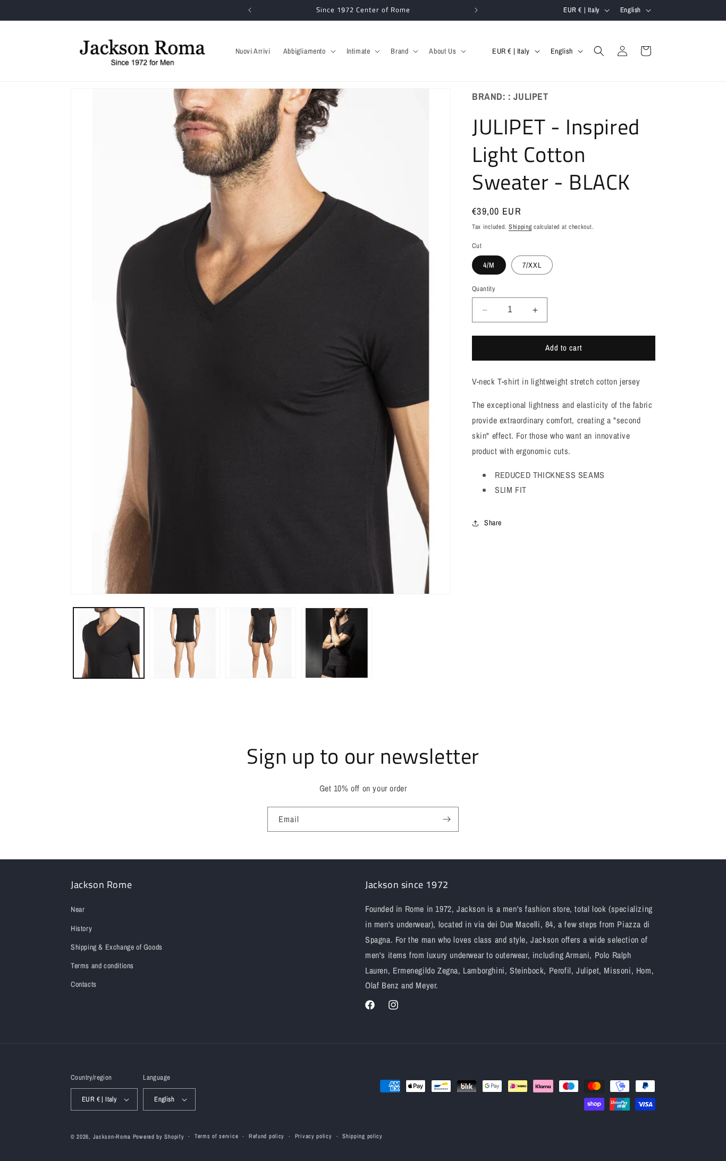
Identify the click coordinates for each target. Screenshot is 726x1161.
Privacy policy (313, 1136)
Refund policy (266, 1136)
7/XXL (532, 265)
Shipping (520, 227)
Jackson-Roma (112, 1136)
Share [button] (493, 522)
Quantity (483, 289)
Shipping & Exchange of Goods (117, 947)
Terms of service (216, 1136)
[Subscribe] (446, 819)
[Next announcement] (476, 10)
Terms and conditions (102, 965)
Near (78, 909)
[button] (308, 51)
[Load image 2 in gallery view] (184, 643)
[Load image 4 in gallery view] (336, 643)
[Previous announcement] (249, 10)
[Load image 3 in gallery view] (260, 643)
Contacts (84, 984)
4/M (489, 265)
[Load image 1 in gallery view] (108, 643)
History (81, 928)
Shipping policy (362, 1136)
